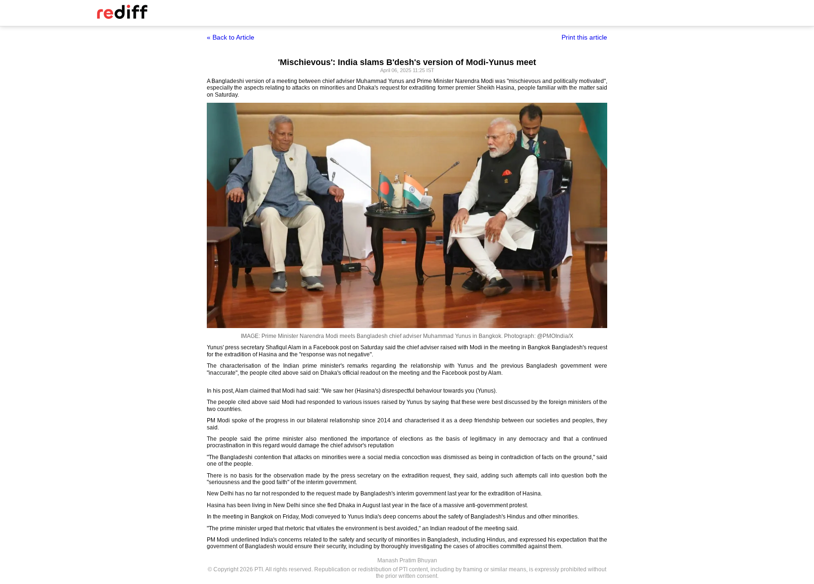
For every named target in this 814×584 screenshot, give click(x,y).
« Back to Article (230, 37)
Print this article (584, 37)
